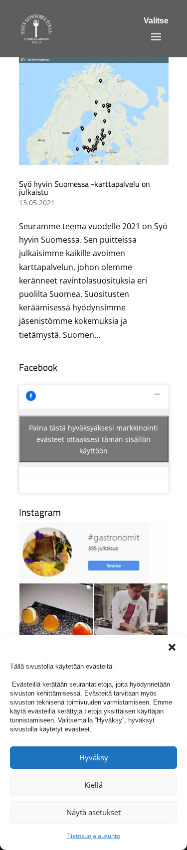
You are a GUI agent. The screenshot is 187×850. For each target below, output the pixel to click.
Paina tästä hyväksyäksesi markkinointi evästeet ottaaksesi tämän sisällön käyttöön (93, 439)
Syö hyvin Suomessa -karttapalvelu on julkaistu (84, 187)
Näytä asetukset (93, 812)
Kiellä (93, 785)
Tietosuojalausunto (93, 836)
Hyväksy (93, 757)
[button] (172, 647)
